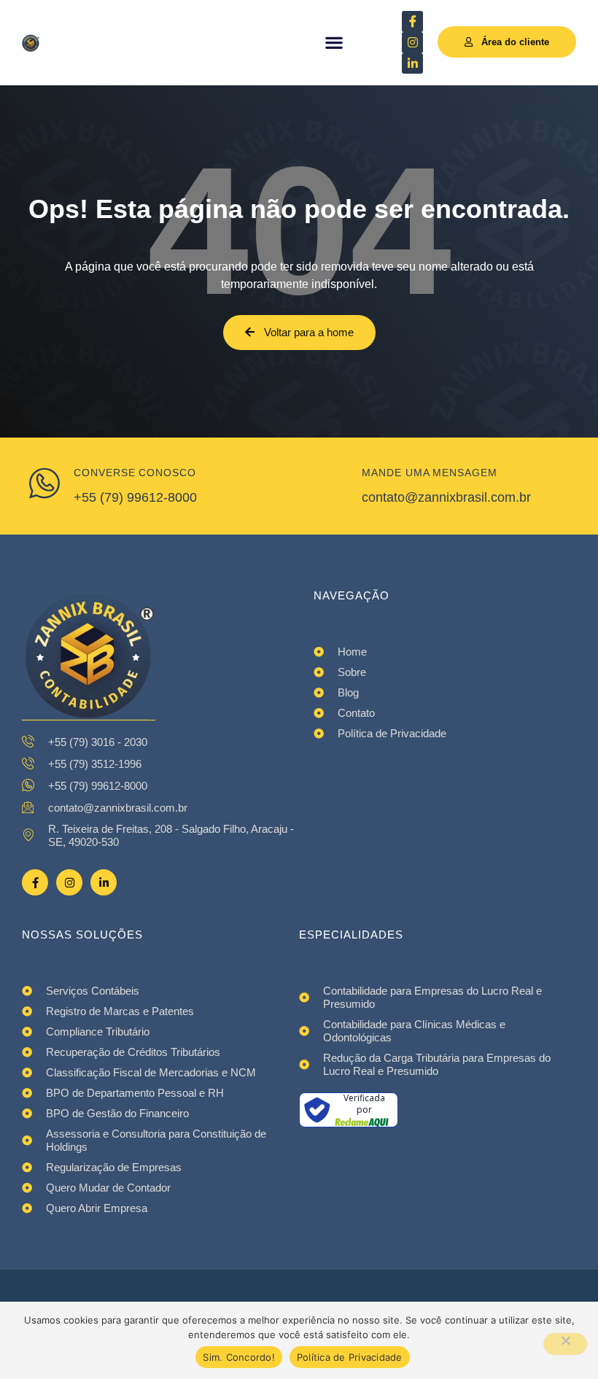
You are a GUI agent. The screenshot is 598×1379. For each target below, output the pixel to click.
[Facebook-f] (35, 882)
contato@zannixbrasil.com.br (446, 497)
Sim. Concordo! (239, 1357)
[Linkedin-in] (412, 63)
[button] (334, 42)
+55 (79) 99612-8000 (135, 497)
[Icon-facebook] (412, 21)
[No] (565, 1344)
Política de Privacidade (350, 1357)
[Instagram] (412, 42)
